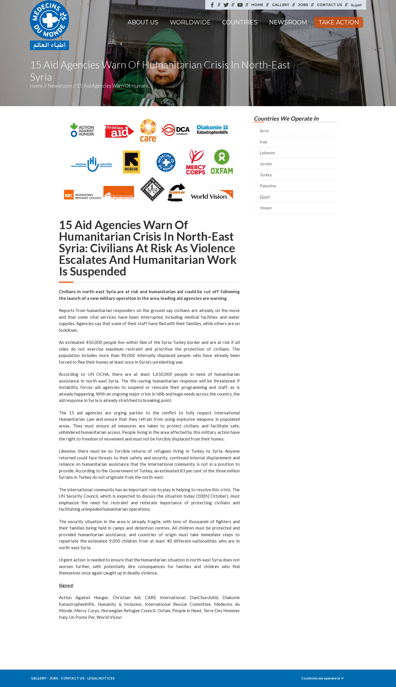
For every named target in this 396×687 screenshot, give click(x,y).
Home (257, 5)
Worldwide (190, 22)
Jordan (265, 163)
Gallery (280, 5)
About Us (143, 22)
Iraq (263, 141)
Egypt (264, 196)
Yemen (265, 207)
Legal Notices (101, 678)
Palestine (267, 185)
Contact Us (329, 5)
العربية (356, 4)
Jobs (303, 5)
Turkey (265, 174)
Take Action (339, 22)
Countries (239, 22)
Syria (263, 130)
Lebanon (267, 152)
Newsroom (288, 22)
